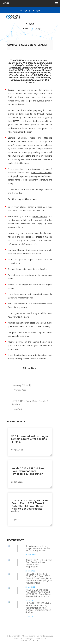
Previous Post (20, 390)
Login (37, 10)
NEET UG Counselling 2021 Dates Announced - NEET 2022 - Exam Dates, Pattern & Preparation (39, 593)
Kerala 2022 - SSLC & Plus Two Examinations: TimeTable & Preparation (27, 471)
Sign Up (26, 10)
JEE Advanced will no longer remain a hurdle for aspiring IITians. (29, 439)
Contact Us (41, 638)
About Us (18, 638)
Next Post (18, 409)
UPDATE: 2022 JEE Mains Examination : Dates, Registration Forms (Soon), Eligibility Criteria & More (38, 608)
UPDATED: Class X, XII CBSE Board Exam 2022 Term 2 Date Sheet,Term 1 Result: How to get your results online (29, 506)
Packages (29, 638)
